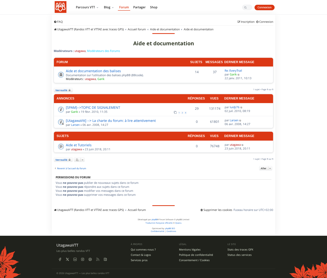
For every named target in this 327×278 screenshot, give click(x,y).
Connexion (265, 7)
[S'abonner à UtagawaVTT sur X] (67, 259)
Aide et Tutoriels (79, 145)
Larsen (75, 125)
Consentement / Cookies (194, 260)
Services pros (139, 260)
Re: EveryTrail (233, 70)
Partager (139, 7)
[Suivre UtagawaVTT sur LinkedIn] (75, 259)
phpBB (154, 219)
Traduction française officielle (159, 223)
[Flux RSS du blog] (105, 259)
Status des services (239, 255)
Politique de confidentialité (196, 255)
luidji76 (235, 107)
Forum (124, 7)
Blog (107, 7)
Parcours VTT (86, 7)
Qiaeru (178, 223)
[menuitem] (58, 22)
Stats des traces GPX (240, 249)
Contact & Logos (141, 255)
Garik (100, 79)
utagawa (80, 51)
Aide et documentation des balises (93, 71)
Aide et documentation (163, 43)
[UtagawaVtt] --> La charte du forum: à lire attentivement (111, 120)
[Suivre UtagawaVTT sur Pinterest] (90, 259)
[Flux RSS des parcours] (97, 259)
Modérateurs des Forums (103, 51)
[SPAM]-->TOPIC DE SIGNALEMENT (93, 107)
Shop (153, 7)
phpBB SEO (170, 228)
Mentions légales (190, 249)
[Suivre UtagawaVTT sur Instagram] (82, 259)
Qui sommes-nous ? (143, 249)
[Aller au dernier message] (241, 107)
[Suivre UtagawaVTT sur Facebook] (59, 259)
